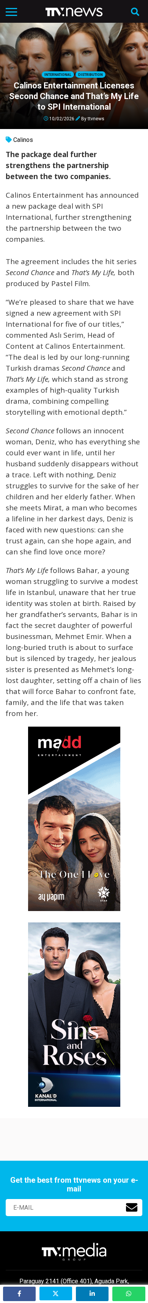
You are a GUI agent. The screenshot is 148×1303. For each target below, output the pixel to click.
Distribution (90, 75)
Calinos (23, 139)
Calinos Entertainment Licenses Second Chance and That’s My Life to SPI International (74, 96)
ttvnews (96, 118)
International (57, 75)
